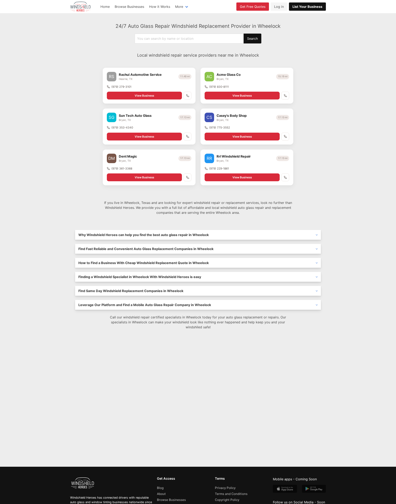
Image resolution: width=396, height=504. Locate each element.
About (161, 494)
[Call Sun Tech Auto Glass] (187, 136)
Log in (279, 7)
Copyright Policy (227, 500)
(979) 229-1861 (219, 168)
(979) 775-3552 (219, 127)
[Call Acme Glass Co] (285, 95)
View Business (144, 95)
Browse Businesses (129, 7)
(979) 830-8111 (219, 86)
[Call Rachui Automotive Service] (187, 95)
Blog (160, 488)
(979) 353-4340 (122, 127)
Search (252, 38)
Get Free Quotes (252, 7)
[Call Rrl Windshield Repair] (285, 177)
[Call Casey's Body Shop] (285, 136)
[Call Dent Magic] (187, 177)
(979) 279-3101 (121, 86)
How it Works (159, 7)
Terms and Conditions (231, 494)
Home (105, 7)
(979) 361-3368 (121, 168)
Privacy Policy (225, 488)
